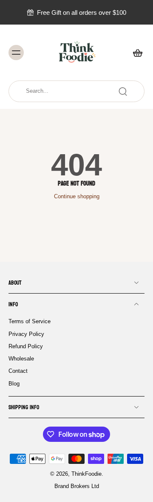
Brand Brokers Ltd (76, 486)
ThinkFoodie (86, 474)
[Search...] (123, 91)
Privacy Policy (26, 334)
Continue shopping (76, 197)
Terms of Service (29, 321)
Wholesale (21, 359)
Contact (18, 371)
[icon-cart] (135, 52)
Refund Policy (25, 346)
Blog (14, 383)
